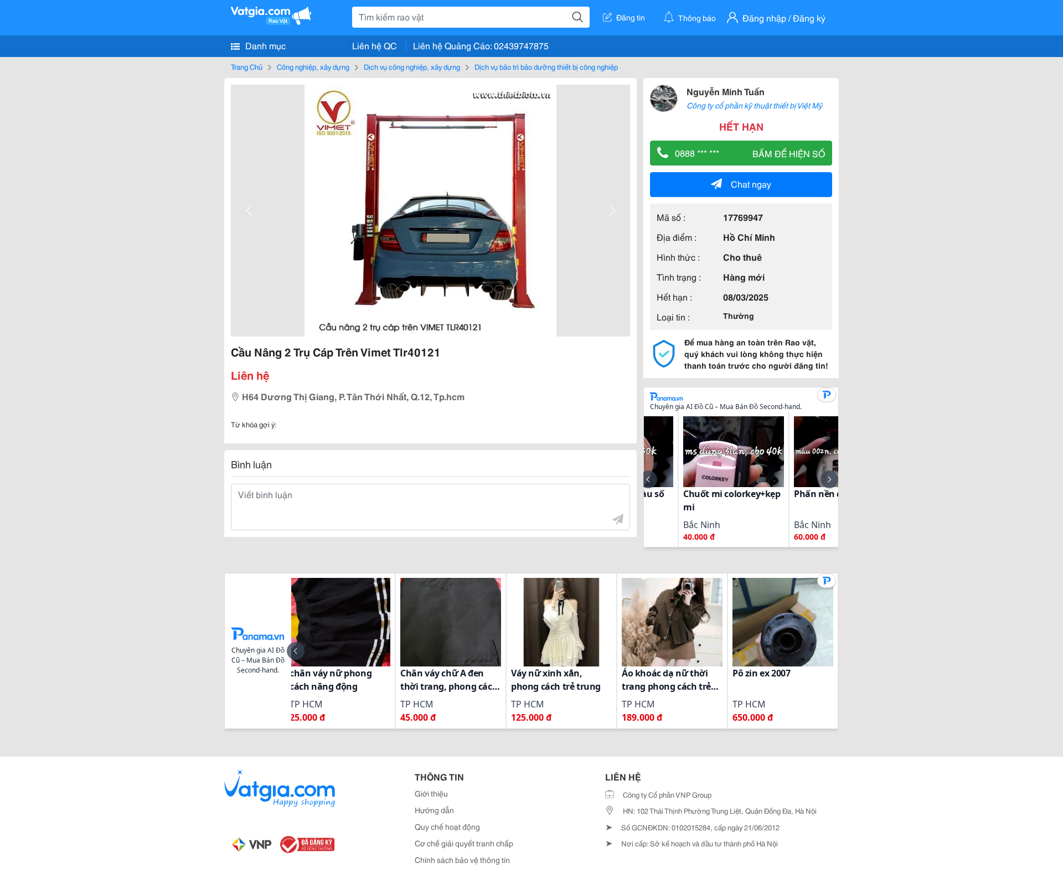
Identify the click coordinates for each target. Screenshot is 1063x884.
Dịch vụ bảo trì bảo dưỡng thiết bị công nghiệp (546, 66)
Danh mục (264, 45)
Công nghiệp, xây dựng (313, 66)
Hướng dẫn (434, 809)
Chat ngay (751, 183)
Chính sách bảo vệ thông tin (462, 859)
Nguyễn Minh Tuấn (726, 91)
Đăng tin (630, 17)
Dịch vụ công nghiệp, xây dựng (412, 66)
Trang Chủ (246, 66)
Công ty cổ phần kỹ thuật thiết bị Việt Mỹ (754, 105)
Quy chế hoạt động (447, 826)
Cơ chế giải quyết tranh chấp (464, 843)
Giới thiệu (431, 793)
